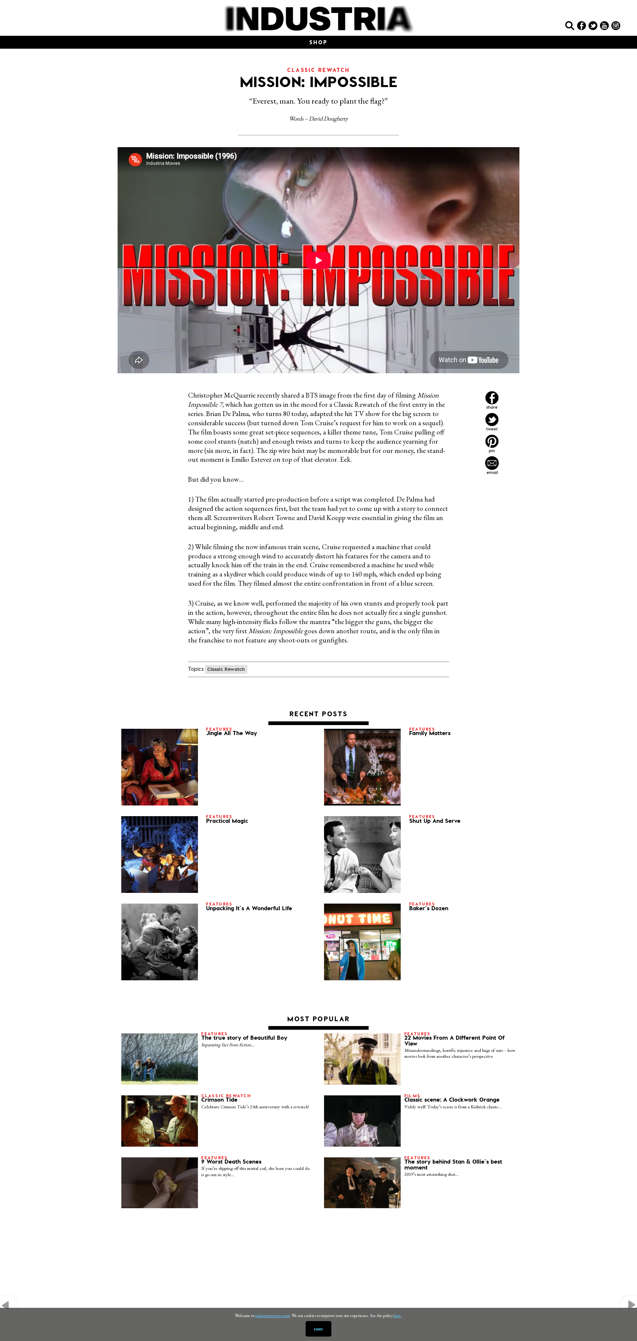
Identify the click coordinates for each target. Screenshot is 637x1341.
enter (318, 1329)
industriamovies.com (272, 1316)
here (397, 1316)
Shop (318, 42)
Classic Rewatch (226, 669)
